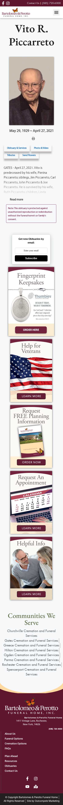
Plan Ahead (11, 756)
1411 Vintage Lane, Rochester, (31, 720)
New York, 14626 (31, 724)
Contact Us (11, 770)
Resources (11, 761)
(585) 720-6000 (55, 729)
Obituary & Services (17, 147)
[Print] (33, 138)
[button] (56, 12)
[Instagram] (36, 779)
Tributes (11, 155)
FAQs (8, 748)
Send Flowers (29, 155)
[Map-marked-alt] (36, 787)
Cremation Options (16, 743)
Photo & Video (41, 147)
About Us (10, 733)
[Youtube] (27, 787)
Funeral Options (14, 738)
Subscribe (31, 258)
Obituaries (11, 765)
